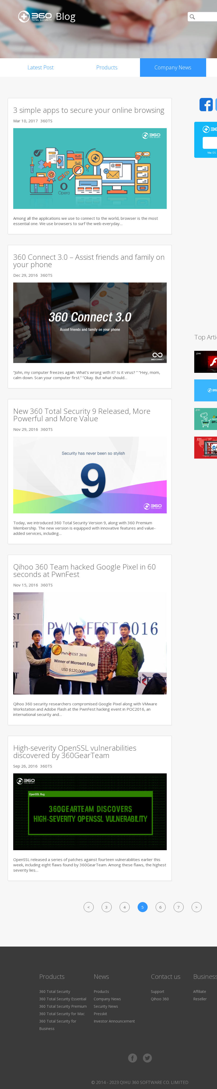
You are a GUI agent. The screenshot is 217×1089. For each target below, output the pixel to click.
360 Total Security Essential (62, 998)
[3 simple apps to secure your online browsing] (90, 207)
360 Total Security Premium (63, 1006)
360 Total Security (54, 991)
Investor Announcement (114, 1021)
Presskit (100, 1013)
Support (157, 991)
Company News (173, 67)
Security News (106, 1006)
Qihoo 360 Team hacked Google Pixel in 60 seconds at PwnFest (84, 570)
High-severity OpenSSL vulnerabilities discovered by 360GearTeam (74, 751)
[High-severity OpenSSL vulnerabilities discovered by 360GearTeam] (90, 849)
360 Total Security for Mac (62, 1013)
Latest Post (41, 67)
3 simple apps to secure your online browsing (88, 110)
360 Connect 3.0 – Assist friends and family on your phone (89, 260)
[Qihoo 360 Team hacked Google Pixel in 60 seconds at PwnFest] (90, 693)
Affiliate (199, 991)
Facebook (206, 104)
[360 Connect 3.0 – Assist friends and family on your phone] (90, 361)
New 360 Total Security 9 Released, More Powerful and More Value (82, 414)
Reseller (200, 998)
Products (106, 67)
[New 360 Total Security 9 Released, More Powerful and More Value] (90, 512)
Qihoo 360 (160, 998)
